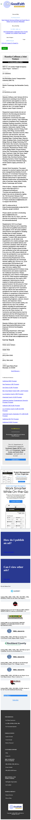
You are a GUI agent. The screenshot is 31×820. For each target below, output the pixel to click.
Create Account (9, 739)
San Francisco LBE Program (10, 384)
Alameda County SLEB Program (12, 397)
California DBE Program (9, 381)
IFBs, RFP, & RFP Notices (11, 770)
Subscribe (15, 700)
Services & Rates (14, 20)
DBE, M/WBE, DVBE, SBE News (12, 764)
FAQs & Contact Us (7, 43)
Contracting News (19, 31)
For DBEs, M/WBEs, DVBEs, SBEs (13, 723)
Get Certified (14, 33)
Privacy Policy (9, 798)
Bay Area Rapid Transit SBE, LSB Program (15, 391)
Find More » (7, 695)
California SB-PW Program (10, 419)
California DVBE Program (10, 422)
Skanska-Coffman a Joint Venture (15, 57)
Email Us (15, 43)
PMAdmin (21, 21)
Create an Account (9, 552)
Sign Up (4, 48)
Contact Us (8, 756)
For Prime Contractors (10, 720)
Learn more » (15, 460)
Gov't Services (14, 21)
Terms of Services (9, 794)
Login (24, 39)
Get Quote (22, 20)
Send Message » (15, 371)
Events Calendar (9, 767)
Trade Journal (22, 33)
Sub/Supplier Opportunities (11, 781)
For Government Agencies (11, 726)
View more (7, 579)
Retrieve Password (9, 742)
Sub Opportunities (8, 31)
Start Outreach (5, 20)
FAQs (7, 752)
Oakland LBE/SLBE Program (11, 406)
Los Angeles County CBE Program (12, 394)
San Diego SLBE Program (10, 388)
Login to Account (9, 736)
